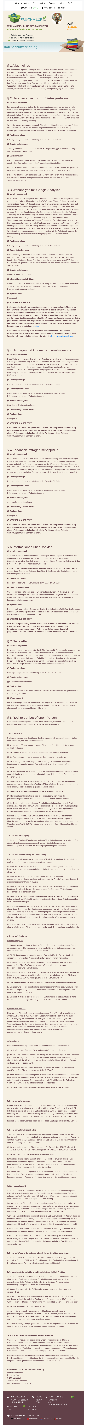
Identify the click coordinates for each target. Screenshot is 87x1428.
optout (36, 326)
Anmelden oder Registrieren (54, 8)
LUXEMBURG (47, 1419)
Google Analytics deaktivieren (63, 336)
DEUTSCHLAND (19, 1419)
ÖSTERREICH (33, 1419)
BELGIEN (59, 1419)
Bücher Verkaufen (21, 3)
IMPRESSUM (52, 1400)
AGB (49, 1402)
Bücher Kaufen (39, 3)
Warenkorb (30, 8)
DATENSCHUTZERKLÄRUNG (57, 1404)
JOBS (9, 1409)
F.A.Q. (70, 3)
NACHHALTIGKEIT (32, 1409)
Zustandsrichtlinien (56, 3)
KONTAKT (39, 1400)
